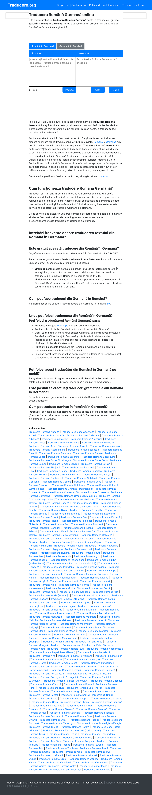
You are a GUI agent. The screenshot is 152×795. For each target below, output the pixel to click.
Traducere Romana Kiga (42, 584)
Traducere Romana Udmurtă (81, 755)
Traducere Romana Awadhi (73, 446)
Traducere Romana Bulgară (65, 474)
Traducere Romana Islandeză (57, 566)
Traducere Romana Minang (58, 641)
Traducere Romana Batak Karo (98, 456)
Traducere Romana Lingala (61, 606)
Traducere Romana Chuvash (58, 492)
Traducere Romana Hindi (78, 549)
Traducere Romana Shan (44, 702)
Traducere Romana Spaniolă (64, 712)
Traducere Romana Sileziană (46, 705)
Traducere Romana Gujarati (87, 542)
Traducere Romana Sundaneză (46, 716)
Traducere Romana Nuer (108, 655)
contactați (103, 176)
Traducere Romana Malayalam (75, 623)
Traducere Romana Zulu (97, 769)
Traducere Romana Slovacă (58, 709)
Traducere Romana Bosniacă (86, 470)
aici (108, 303)
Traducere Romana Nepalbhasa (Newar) (52, 652)
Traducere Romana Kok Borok (93, 588)
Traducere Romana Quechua (106, 680)
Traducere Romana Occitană (46, 659)
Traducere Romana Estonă (43, 517)
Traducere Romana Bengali (64, 463)
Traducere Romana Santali (43, 694)
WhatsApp (63, 325)
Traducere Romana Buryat (96, 474)
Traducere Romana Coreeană (92, 492)
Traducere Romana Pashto (81, 666)
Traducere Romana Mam (87, 627)
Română (98, 141)
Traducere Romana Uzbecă (83, 758)
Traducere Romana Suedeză (98, 712)
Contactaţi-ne (79, 5)
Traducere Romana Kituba (60, 588)
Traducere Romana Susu (78, 716)
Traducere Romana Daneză (54, 502)
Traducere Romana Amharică (86, 438)
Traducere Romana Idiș (58, 556)
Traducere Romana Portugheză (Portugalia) (53, 677)
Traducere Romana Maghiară (80, 616)
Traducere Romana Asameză (98, 442)
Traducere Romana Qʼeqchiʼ (45, 684)
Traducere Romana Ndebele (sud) (66, 648)
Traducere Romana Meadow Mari (58, 638)
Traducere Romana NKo (42, 655)
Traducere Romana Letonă (43, 602)
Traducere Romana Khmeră (95, 581)
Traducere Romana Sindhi (78, 705)
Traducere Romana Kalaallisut (45, 574)
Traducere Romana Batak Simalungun (50, 460)
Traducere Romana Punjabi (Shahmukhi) (66, 680)
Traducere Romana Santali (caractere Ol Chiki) (87, 694)
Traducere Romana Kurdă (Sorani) (91, 595)
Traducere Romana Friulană (77, 527)
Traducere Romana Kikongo (73, 584)
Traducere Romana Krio (105, 591)
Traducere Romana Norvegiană (75, 655)
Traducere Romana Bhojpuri (44, 467)
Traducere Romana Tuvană (67, 751)
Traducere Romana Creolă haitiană (74, 499)
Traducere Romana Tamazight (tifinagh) (99, 723)
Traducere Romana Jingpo (101, 570)
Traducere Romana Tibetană (45, 737)
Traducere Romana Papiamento (46, 666)
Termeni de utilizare (133, 5)
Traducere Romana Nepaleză (93, 652)
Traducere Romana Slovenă (91, 709)
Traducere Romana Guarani (55, 542)
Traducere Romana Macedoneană (96, 613)
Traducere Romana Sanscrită (99, 691)
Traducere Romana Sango (65, 691)
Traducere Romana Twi (97, 751)
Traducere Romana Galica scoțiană (58, 534)
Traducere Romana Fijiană (43, 520)
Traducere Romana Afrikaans (83, 435)
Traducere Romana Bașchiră (63, 456)
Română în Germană (42, 46)
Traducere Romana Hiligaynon (46, 549)
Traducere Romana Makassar (56, 620)
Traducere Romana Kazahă (93, 577)
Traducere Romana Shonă (74, 702)
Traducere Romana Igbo (87, 556)
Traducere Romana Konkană (74, 591)
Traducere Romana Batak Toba (90, 460)
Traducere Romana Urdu (52, 758)
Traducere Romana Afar (51, 435)
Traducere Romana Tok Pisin (45, 741)
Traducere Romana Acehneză (77, 431)
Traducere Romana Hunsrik (54, 552)
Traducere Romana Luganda (80, 609)
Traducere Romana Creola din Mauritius (74, 495)
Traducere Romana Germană (45, 538)
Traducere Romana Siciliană (106, 702)
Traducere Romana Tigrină (77, 737)
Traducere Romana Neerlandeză (105, 648)
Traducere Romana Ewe (74, 517)
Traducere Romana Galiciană (96, 534)
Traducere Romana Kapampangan (57, 577)
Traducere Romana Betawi (95, 463)
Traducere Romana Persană (65, 670)
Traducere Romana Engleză (64, 513)
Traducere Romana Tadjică (84, 719)
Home (10, 782)
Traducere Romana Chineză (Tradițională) (69, 488)
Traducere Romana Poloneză (99, 670)
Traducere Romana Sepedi (74, 698)
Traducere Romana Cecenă (56, 481)
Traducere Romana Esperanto (99, 513)
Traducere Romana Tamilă (43, 726)
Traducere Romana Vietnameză (90, 762)
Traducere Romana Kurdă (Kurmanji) (49, 595)
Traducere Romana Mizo (88, 641)
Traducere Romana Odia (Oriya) (82, 659)
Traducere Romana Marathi (92, 630)
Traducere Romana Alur (55, 438)
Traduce (69, 89)
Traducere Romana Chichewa (68, 485)
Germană (111, 141)
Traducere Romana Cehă (87, 481)
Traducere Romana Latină (100, 598)
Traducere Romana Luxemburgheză (55, 613)
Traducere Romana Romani (79, 684)
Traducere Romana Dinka (53, 506)
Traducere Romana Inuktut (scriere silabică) (71, 563)
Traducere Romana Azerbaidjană (47, 449)
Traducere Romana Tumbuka (62, 748)
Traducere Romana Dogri (84, 506)
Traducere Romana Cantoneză (46, 478)
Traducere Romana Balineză (83, 449)
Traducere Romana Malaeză (90, 620)
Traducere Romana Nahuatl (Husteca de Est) (76, 645)
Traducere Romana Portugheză (46, 673)
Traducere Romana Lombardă (45, 609)
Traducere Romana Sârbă (43, 698)
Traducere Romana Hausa (68, 545)
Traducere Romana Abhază (44, 431)
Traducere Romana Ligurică (76, 602)
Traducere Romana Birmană (52, 470)
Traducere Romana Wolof (62, 765)
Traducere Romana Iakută (86, 552)
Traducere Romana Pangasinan (96, 662)
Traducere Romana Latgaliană (67, 598)
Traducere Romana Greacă (78, 538)
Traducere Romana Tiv (107, 737)
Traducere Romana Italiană (91, 566)
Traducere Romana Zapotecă (65, 769)
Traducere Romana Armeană (63, 442)
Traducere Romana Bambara (55, 453)
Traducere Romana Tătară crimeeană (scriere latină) (72, 730)
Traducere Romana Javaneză (68, 570)
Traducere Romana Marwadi (69, 634)
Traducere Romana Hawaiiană (101, 545)
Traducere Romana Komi (42, 591)
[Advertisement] (73, 35)
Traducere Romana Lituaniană (94, 606)
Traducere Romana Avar (42, 446)
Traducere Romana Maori (61, 630)
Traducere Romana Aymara (105, 446)
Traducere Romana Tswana (88, 744)
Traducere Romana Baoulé (88, 453)
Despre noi (63, 5)
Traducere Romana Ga (82, 531)
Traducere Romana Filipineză (76, 520)
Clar (97, 89)
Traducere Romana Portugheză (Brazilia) (89, 673)
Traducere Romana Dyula (53, 510)
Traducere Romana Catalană (81, 478)
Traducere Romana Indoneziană (66, 559)
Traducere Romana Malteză (56, 627)
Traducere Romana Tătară (74, 726)
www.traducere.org (128, 782)
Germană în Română (70, 46)
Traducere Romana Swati (53, 719)
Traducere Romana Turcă (94, 748)
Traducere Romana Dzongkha (86, 510)
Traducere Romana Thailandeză (97, 734)
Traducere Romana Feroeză (105, 517)
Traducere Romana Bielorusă (78, 467)
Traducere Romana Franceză (87, 524)
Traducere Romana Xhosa (93, 765)
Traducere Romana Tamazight (58, 723)
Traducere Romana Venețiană (54, 762)
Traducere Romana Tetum (62, 734)
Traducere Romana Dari (84, 502)
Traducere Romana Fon (56, 524)
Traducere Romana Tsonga (55, 744)
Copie (116, 89)
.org (22, 5)
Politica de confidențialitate (104, 5)
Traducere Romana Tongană (79, 741)
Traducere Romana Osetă (63, 662)
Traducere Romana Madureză (45, 616)
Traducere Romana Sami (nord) (84, 687)
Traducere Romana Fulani (53, 531)
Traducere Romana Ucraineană (46, 755)
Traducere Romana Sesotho (106, 698)
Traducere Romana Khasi (64, 581)
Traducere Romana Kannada (80, 574)
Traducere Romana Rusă (51, 687)
